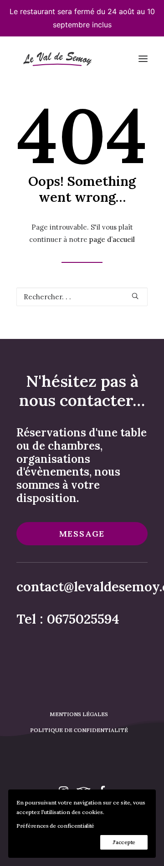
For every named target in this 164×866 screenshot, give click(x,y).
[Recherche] (82, 296)
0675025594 (83, 618)
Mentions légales (79, 714)
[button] (143, 59)
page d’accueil (112, 239)
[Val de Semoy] (56, 59)
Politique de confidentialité (79, 730)
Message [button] (82, 533)
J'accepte (124, 842)
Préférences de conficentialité (55, 825)
